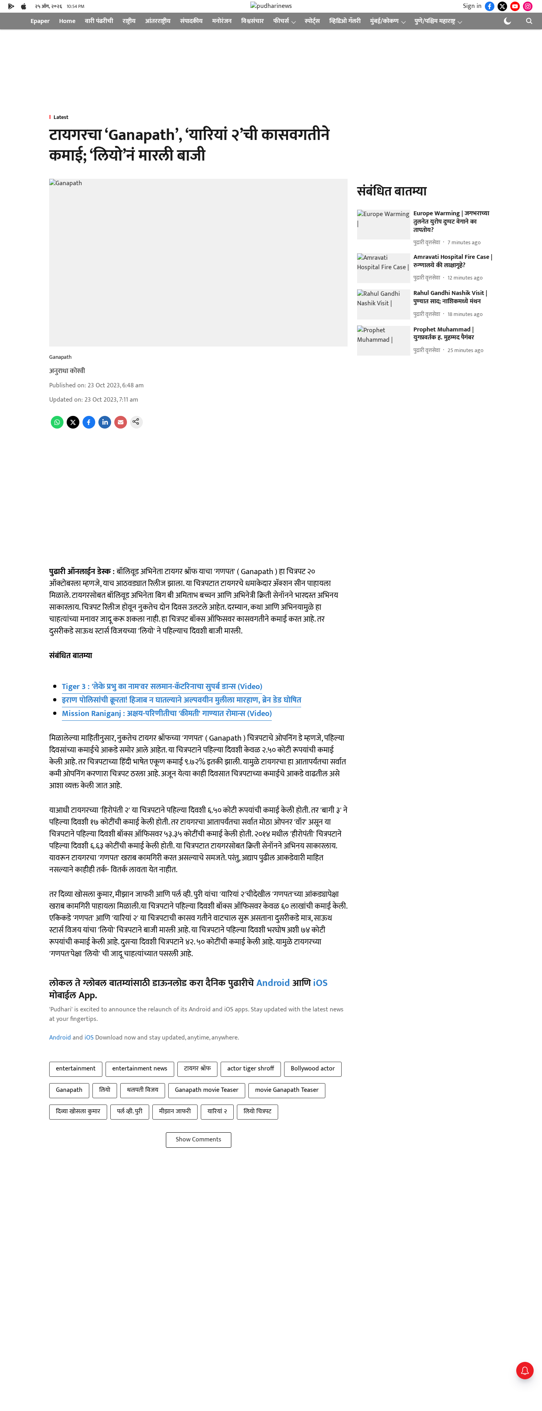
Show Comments (198, 1139)
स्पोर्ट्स (312, 21)
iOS (320, 983)
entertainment (76, 1068)
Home (67, 21)
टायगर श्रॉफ (197, 1068)
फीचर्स (281, 21)
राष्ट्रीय (129, 21)
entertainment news (139, 1068)
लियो (104, 1090)
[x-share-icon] (73, 426)
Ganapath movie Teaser (206, 1090)
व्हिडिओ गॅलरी (345, 21)
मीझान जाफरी (175, 1111)
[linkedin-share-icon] (104, 426)
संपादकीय (191, 21)
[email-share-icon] (120, 426)
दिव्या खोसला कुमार (78, 1111)
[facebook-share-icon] (89, 426)
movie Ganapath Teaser (287, 1090)
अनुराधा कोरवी (67, 371)
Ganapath (69, 1090)
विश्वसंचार (252, 21)
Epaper (40, 21)
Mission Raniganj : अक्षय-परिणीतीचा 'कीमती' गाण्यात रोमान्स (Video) (167, 713)
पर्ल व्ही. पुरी (129, 1111)
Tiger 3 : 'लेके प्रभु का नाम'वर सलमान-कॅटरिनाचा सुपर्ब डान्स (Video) (162, 686)
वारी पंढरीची (99, 21)
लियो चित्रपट (257, 1111)
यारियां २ (217, 1111)
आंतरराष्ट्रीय (158, 21)
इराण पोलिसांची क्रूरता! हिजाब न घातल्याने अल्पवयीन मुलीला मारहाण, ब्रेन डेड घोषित (181, 700)
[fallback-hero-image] (383, 224)
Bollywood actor (313, 1068)
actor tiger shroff (250, 1068)
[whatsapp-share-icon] (57, 426)
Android (273, 983)
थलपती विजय (142, 1090)
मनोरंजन (222, 21)
